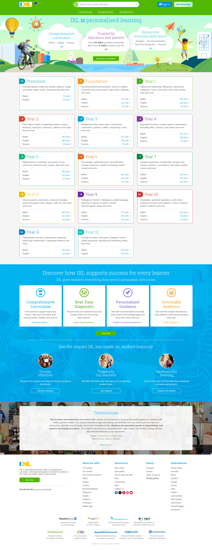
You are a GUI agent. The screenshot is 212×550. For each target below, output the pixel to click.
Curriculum (87, 503)
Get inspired (106, 391)
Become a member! (106, 58)
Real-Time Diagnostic (145, 44)
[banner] (25, 4)
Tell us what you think (124, 475)
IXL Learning (101, 544)
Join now (106, 333)
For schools (87, 471)
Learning (85, 12)
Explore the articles (167, 391)
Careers (149, 471)
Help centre (119, 468)
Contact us (119, 489)
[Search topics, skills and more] (136, 4)
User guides (120, 471)
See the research (45, 391)
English (60, 42)
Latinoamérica (177, 496)
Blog (116, 478)
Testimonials (120, 482)
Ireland (174, 492)
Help (116, 485)
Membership (183, 4)
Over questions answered (106, 42)
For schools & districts (92, 475)
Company (150, 468)
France (174, 485)
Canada (174, 478)
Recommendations (156, 41)
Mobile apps (88, 506)
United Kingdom (177, 506)
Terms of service (153, 475)
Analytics (126, 12)
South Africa (176, 503)
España (174, 482)
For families (87, 468)
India (173, 489)
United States (176, 468)
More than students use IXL (106, 45)
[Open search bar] (75, 4)
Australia (174, 471)
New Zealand (176, 499)
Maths (52, 42)
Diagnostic (105, 12)
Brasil (173, 475)
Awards (162, 44)
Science (70, 42)
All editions (175, 510)
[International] (36, 3)
